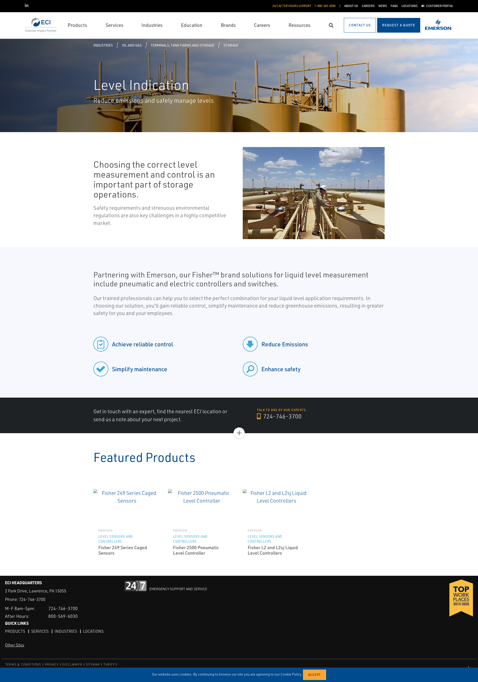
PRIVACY (52, 664)
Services (40, 631)
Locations (93, 631)
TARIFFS (110, 664)
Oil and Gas (132, 45)
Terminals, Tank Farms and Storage (182, 45)
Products (15, 631)
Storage (231, 45)
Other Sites (14, 644)
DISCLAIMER (72, 664)
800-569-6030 (63, 616)
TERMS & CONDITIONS (23, 664)
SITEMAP (93, 664)
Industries (103, 45)
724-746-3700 (281, 416)
